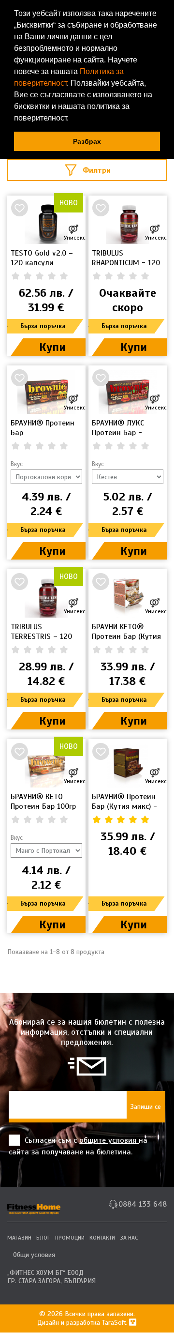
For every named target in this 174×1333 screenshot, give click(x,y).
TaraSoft (115, 1322)
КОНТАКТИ (102, 1237)
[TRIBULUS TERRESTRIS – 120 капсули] (46, 595)
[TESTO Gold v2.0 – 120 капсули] (46, 222)
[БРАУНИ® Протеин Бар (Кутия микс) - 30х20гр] (127, 765)
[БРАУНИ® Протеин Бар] (46, 392)
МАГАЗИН (19, 1237)
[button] (72, 119)
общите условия (109, 1140)
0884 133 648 (142, 1204)
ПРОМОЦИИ (70, 1237)
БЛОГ (43, 1237)
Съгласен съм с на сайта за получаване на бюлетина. (78, 1146)
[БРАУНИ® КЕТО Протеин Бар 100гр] (46, 765)
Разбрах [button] (87, 141)
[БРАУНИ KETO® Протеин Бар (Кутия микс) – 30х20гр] (127, 595)
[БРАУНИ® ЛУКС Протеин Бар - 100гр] (127, 392)
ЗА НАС (129, 1237)
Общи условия (34, 1255)
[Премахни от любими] (19, 207)
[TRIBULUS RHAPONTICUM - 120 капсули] (127, 222)
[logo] (33, 1205)
